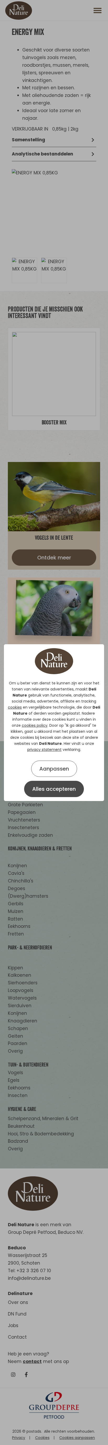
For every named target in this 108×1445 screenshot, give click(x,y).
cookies (15, 707)
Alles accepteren (54, 789)
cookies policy (34, 725)
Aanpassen (54, 768)
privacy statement (44, 749)
